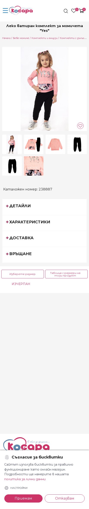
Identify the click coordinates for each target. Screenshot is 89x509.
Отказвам (64, 498)
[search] (66, 11)
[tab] (44, 207)
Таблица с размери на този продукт (65, 274)
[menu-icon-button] (5, 10)
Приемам (23, 498)
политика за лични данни (25, 479)
